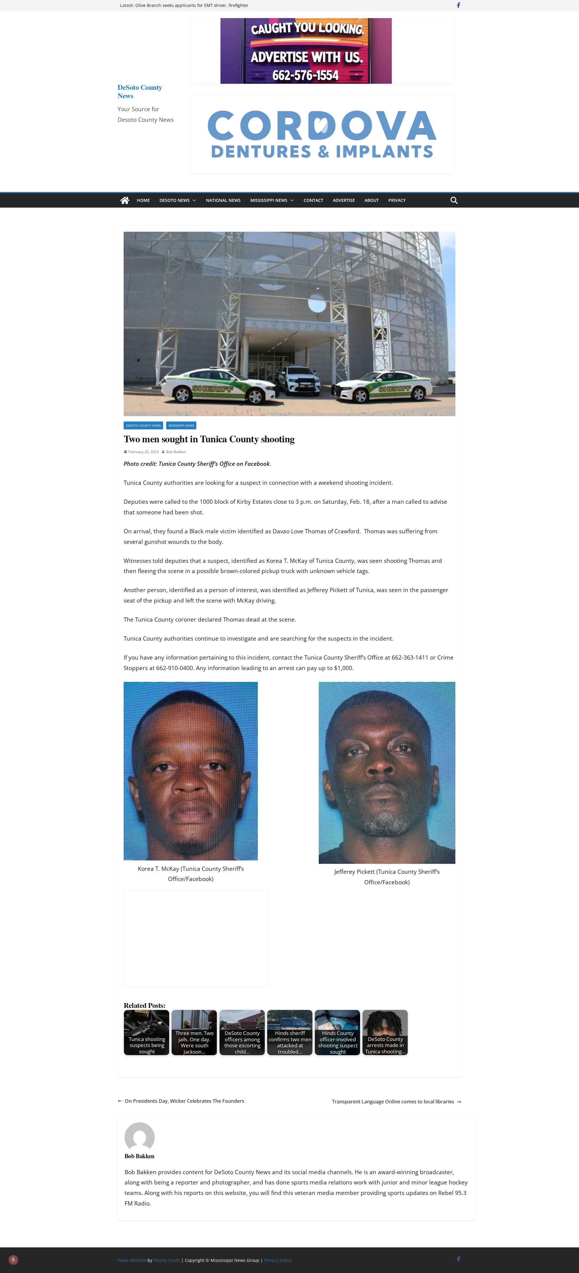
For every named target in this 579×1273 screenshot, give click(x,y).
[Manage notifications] (13, 1260)
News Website (132, 1260)
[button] (193, 200)
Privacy (397, 200)
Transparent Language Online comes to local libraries (393, 1101)
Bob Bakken (176, 451)
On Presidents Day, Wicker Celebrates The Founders (184, 1101)
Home (143, 200)
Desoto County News (143, 425)
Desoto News (175, 200)
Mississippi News (268, 200)
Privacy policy (277, 1260)
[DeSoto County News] (125, 200)
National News (223, 200)
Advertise (344, 200)
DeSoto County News (140, 91)
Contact (313, 200)
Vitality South (166, 1260)
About (372, 200)
